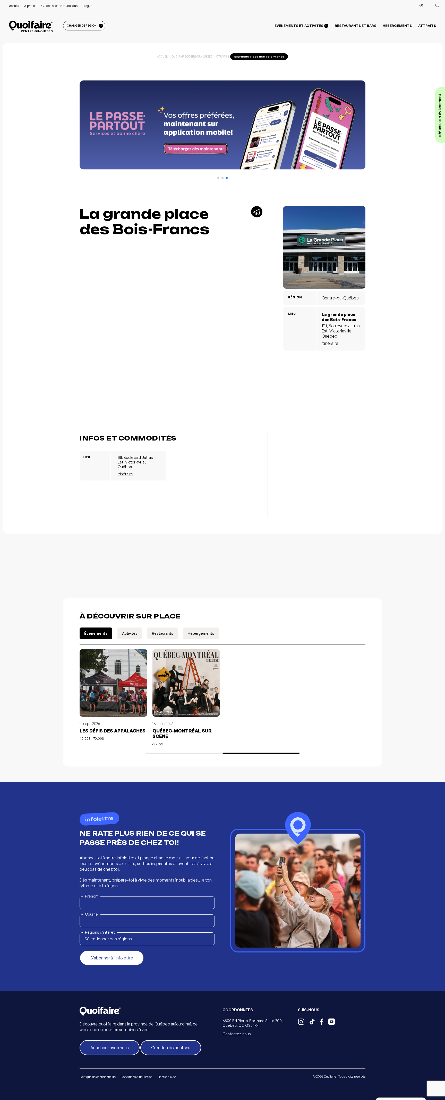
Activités (130, 633)
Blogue (87, 6)
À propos (30, 6)
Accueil (14, 6)
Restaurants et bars (355, 25)
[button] (218, 178)
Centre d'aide (167, 1077)
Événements (96, 633)
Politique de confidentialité (98, 1077)
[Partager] (256, 211)
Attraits (427, 25)
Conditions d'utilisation (136, 1077)
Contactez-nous (236, 1034)
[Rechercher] (437, 5)
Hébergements (397, 25)
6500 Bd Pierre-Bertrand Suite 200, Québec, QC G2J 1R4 (252, 1023)
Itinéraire (330, 343)
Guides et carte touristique (59, 6)
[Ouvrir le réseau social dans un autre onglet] (301, 1022)
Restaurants (162, 633)
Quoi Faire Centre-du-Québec (192, 56)
